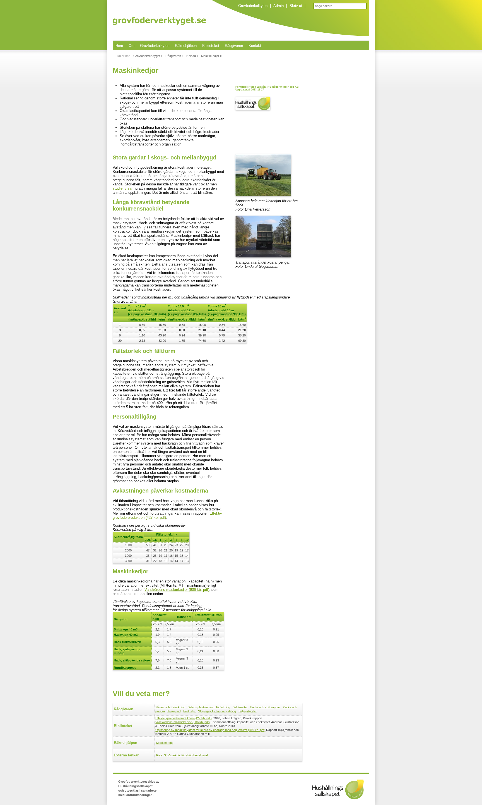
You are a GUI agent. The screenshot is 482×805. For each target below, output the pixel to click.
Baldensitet (240, 707)
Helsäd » (192, 56)
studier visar (122, 188)
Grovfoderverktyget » (148, 56)
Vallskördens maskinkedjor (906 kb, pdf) (176, 589)
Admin (278, 6)
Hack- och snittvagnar (265, 707)
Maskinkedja (164, 742)
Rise (159, 755)
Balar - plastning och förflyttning (209, 707)
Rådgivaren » (174, 56)
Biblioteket (210, 46)
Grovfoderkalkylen (252, 6)
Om (131, 46)
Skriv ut (296, 6)
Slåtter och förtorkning (170, 707)
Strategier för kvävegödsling (217, 711)
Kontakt (255, 46)
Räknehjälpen (186, 46)
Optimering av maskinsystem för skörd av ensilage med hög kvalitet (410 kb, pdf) (210, 730)
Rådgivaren (234, 46)
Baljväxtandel (247, 711)
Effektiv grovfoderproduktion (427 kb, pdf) (183, 718)
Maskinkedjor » (211, 56)
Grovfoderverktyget (159, 21)
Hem (119, 46)
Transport (174, 711)
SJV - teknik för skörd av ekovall (186, 755)
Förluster (189, 711)
